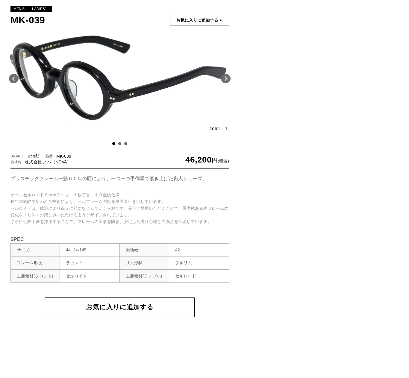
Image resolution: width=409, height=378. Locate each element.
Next (226, 79)
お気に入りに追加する (120, 307)
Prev (14, 79)
